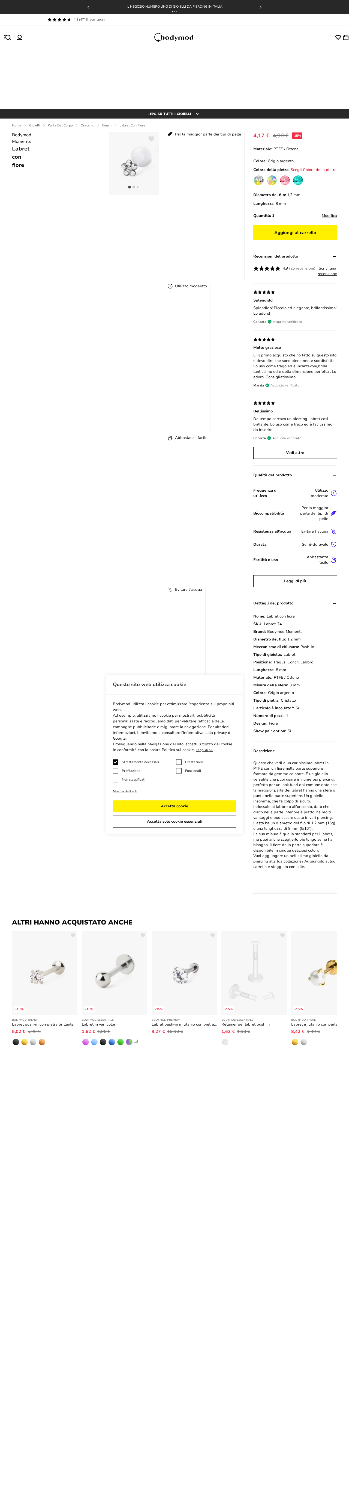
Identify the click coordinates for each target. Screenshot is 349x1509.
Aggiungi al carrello (295, 233)
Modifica (329, 215)
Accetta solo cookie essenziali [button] (174, 821)
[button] (172, 11)
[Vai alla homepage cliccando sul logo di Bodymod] (178, 37)
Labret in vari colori (99, 1024)
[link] (258, 180)
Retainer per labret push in (245, 1024)
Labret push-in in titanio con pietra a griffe (184, 1024)
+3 (136, 1041)
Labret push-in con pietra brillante (43, 1024)
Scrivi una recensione (327, 271)
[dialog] (174, 754)
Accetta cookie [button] (174, 806)
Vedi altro (295, 452)
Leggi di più (295, 581)
